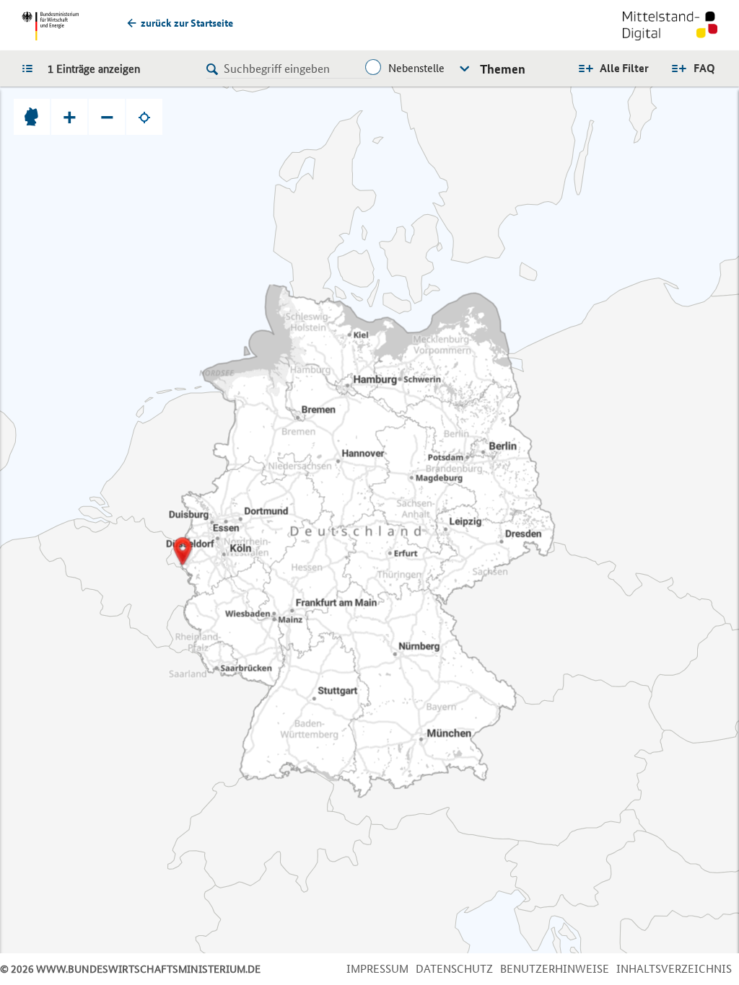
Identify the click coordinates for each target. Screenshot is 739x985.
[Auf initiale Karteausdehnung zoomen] (32, 117)
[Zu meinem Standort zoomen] (144, 117)
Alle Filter (624, 68)
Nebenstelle (416, 68)
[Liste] (31, 68)
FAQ (704, 68)
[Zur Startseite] (670, 27)
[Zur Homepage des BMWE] (50, 26)
